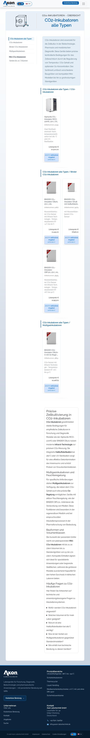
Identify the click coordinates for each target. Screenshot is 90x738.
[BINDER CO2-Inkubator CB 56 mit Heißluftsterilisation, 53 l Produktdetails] (71, 187)
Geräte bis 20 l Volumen (18, 61)
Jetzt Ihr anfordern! (51, 157)
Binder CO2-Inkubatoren (18, 47)
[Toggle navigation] (83, 3)
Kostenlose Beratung (70, 3)
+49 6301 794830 (56, 720)
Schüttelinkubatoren (54, 678)
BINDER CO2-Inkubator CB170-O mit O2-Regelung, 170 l (51, 352)
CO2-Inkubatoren (15, 42)
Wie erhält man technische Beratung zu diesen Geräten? (58, 647)
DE (74, 734)
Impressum (36, 734)
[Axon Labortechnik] (13, 675)
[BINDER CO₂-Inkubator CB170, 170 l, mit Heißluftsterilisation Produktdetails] (51, 187)
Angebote (7, 719)
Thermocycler (52, 681)
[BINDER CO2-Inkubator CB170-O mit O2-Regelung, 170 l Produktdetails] (51, 338)
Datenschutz (46, 734)
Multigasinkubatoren (17, 51)
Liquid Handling (53, 685)
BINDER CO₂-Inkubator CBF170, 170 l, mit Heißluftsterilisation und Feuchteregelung (51, 270)
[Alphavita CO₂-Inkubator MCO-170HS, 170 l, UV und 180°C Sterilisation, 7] (51, 105)
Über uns (7, 708)
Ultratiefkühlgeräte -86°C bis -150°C (60, 674)
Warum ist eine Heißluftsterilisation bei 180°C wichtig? (58, 626)
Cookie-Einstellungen (59, 734)
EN (81, 734)
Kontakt (6, 716)
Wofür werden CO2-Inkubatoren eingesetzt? (61, 610)
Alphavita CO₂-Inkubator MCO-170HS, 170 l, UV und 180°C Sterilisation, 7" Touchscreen (51, 119)
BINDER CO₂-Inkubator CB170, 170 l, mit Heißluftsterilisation (51, 201)
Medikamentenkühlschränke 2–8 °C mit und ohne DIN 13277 (65, 690)
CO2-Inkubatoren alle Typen (21, 39)
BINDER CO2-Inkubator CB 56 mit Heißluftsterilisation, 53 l (71, 201)
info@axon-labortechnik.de (60, 724)
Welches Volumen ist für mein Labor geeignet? (60, 617)
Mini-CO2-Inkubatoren (17, 57)
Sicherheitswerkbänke (55, 695)
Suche (6, 723)
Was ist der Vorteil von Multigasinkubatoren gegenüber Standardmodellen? (60, 638)
